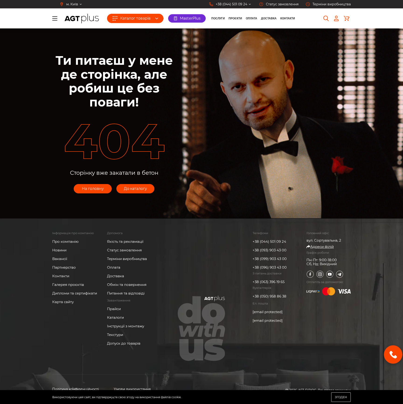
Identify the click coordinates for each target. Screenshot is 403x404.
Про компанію (65, 241)
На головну (93, 188)
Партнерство (64, 267)
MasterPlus (190, 18)
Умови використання (132, 389)
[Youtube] (330, 274)
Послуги (218, 18)
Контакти (287, 18)
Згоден (341, 397)
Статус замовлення (124, 250)
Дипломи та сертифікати (74, 293)
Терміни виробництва (127, 259)
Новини (59, 250)
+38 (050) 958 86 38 (269, 296)
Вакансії (59, 259)
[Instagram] (320, 274)
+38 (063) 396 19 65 (269, 282)
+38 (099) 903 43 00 (270, 259)
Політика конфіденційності (75, 389)
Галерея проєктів (68, 285)
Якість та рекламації (125, 241)
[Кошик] (346, 18)
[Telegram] (339, 274)
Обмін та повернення (126, 285)
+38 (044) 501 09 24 (269, 241)
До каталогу (135, 188)
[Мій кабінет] (336, 18)
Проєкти (235, 18)
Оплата (251, 18)
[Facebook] (310, 274)
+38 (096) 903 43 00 (270, 267)
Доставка (269, 18)
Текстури (115, 335)
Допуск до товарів (123, 343)
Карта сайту (63, 302)
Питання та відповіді (126, 293)
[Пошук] (326, 18)
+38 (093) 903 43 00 (269, 250)
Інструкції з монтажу (125, 326)
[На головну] (82, 18)
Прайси (114, 309)
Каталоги (115, 317)
